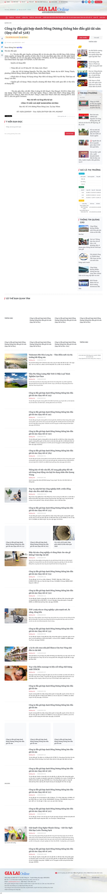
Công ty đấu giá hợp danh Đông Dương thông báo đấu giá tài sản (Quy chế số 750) (51, 592)
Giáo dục (102, 17)
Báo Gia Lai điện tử (53, 10)
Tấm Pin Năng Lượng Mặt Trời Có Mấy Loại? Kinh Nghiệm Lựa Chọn (49, 375)
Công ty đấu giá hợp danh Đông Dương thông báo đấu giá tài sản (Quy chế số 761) (39, 544)
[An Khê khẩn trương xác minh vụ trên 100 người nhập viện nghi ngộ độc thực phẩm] (82, 52)
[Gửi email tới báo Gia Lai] (92, 2)
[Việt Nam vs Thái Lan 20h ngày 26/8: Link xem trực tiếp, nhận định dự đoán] (82, 82)
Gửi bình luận (69, 133)
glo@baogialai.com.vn (14, 881)
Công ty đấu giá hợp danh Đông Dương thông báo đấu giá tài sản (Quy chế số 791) (51, 413)
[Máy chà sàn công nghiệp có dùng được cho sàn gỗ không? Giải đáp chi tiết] (16, 558)
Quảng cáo (8, 23)
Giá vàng (81, 200)
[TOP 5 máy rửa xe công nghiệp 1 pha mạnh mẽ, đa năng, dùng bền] (16, 615)
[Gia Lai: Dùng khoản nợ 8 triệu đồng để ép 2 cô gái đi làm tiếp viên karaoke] (82, 73)
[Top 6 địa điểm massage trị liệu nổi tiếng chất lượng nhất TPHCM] (16, 673)
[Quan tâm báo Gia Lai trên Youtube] (89, 2)
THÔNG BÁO (93, 41)
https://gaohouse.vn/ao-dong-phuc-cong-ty (90, 358)
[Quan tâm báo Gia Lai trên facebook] (83, 2)
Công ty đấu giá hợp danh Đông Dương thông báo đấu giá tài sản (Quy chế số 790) (51, 432)
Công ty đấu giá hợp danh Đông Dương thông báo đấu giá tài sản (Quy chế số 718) (51, 770)
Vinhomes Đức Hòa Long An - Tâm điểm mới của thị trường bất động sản (50, 356)
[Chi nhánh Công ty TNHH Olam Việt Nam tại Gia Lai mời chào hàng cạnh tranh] (84, 256)
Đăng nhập (98, 1)
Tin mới (96, 37)
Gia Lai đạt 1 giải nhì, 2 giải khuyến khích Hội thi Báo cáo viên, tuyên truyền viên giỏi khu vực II (90, 157)
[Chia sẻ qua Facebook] (2, 38)
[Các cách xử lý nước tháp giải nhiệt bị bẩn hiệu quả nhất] (64, 533)
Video (8, 1)
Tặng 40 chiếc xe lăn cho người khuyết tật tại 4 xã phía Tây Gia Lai (90, 105)
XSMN (99, 355)
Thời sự (11, 17)
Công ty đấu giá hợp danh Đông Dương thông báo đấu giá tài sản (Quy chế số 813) (40, 320)
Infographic (64, 1)
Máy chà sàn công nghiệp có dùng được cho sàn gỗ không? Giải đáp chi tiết (50, 553)
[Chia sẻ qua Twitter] (2, 47)
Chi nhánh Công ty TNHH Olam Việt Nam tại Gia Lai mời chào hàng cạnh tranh (90, 258)
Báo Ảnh (15, 1)
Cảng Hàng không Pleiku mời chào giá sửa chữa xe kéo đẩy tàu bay (90, 230)
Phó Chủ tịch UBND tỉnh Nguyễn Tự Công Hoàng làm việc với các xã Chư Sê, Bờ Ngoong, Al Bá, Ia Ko (90, 119)
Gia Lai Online (17, 873)
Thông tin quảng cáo (90, 221)
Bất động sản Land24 (91, 355)
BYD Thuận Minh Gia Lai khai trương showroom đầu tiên (89, 284)
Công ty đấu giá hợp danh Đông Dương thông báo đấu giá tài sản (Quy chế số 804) (15, 344)
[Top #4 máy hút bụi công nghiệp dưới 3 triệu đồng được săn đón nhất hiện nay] (16, 495)
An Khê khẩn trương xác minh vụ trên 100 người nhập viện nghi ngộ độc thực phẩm (89, 54)
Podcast (31, 1)
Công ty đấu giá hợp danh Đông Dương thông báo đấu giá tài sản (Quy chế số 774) (51, 509)
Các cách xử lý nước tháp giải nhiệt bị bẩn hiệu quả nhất (63, 544)
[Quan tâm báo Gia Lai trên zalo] (86, 2)
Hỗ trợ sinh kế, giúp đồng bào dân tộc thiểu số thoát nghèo (95, 133)
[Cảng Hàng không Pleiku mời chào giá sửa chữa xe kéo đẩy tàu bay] (84, 228)
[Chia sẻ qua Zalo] (2, 43)
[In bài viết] (2, 55)
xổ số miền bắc (82, 355)
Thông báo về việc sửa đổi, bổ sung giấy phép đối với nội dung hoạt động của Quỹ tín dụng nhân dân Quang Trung (51, 472)
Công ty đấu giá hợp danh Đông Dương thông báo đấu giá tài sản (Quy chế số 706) (51, 850)
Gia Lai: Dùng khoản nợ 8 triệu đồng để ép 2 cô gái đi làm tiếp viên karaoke (95, 74)
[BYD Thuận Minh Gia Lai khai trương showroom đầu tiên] (84, 283)
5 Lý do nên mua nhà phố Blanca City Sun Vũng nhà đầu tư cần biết (50, 649)
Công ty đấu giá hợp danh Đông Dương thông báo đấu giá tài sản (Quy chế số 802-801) (65, 344)
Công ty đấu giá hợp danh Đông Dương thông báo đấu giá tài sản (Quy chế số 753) (51, 572)
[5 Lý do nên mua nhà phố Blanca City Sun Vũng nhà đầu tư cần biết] (16, 654)
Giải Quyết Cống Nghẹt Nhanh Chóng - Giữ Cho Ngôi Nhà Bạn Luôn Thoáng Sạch (50, 829)
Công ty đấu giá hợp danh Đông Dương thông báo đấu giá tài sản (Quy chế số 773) (15, 544)
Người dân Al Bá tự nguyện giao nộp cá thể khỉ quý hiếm (95, 144)
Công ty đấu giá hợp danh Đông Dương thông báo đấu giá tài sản (51, 687)
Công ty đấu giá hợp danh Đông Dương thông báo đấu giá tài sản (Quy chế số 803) (40, 344)
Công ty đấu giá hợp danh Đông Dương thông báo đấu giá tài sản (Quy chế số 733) (51, 630)
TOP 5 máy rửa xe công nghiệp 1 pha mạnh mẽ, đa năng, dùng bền (49, 611)
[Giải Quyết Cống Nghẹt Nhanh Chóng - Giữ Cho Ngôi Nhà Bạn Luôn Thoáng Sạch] (16, 834)
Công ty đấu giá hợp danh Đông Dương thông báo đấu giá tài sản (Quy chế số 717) (51, 791)
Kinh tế (95, 17)
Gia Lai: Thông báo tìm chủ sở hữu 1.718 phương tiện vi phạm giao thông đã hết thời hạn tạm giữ (90, 244)
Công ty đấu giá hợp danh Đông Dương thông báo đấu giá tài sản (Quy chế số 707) (51, 810)
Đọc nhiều (83, 37)
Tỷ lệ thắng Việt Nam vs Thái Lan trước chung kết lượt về (95, 65)
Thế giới (17, 17)
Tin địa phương (88, 93)
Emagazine (54, 1)
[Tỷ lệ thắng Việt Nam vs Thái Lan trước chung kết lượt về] (82, 64)
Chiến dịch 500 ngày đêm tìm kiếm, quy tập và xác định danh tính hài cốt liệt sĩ (67, 17)
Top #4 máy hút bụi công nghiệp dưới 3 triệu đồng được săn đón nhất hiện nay (50, 490)
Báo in (23, 1)
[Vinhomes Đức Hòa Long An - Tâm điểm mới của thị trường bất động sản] (16, 361)
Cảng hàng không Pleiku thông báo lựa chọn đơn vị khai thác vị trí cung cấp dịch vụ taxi (90, 271)
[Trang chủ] (6, 17)
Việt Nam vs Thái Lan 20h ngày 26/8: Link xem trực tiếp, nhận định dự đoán (95, 83)
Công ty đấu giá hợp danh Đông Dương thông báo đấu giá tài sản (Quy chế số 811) (90, 320)
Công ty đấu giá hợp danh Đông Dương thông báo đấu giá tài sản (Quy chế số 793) (51, 394)
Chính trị (25, 17)
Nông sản (81, 173)
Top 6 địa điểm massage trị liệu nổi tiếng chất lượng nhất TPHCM (50, 668)
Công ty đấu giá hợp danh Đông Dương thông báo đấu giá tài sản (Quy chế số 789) (51, 452)
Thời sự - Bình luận (35, 17)
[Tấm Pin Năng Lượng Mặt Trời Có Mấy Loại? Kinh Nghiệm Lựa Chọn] (16, 380)
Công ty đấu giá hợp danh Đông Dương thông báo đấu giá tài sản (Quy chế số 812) (65, 320)
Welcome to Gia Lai (42, 1)
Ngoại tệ (81, 187)
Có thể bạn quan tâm (18, 298)
